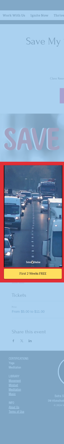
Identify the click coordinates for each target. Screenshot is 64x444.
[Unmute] (14, 262)
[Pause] (8, 262)
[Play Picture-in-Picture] (52, 262)
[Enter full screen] (57, 262)
